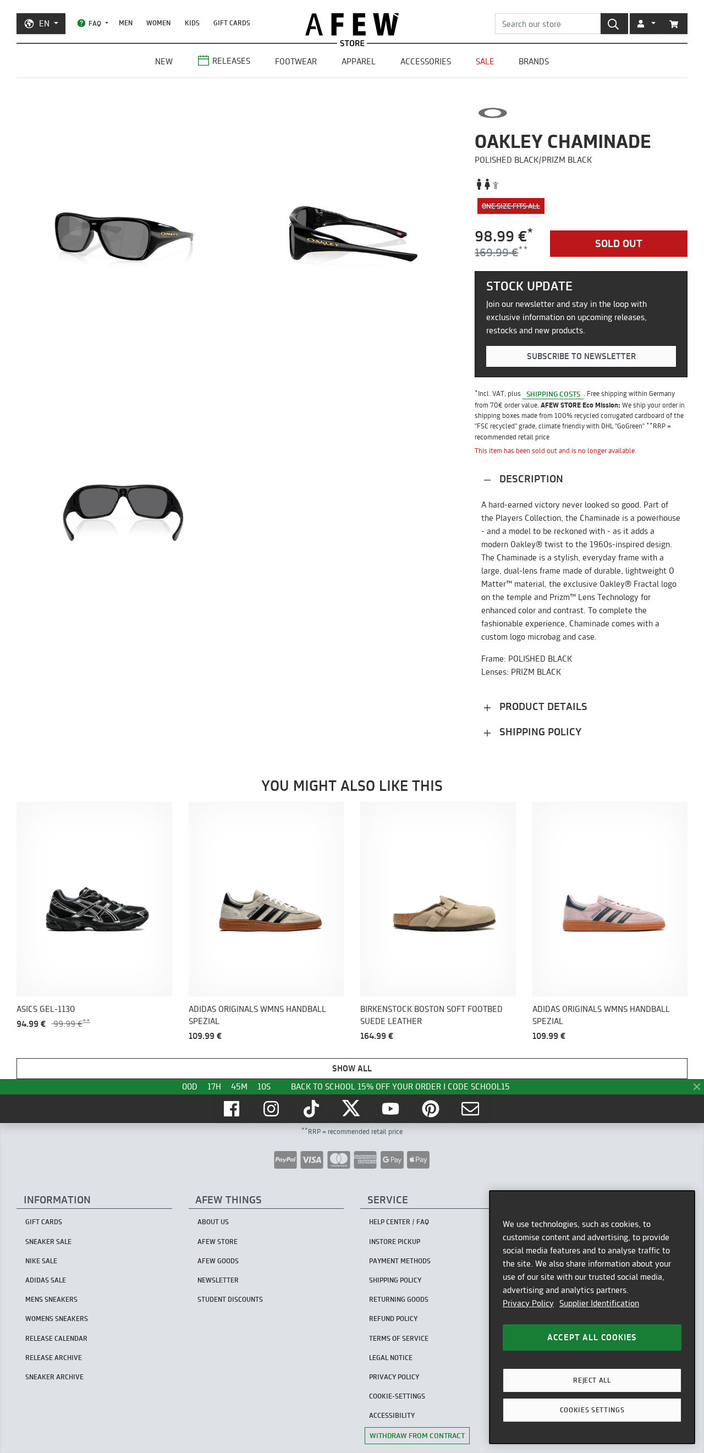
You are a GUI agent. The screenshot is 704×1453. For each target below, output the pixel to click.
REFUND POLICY (393, 1318)
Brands (534, 61)
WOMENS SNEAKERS (56, 1318)
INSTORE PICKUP (394, 1241)
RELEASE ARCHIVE (53, 1357)
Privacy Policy (528, 1303)
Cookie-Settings (397, 1396)
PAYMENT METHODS (400, 1261)
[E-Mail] (471, 1108)
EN (44, 23)
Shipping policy (539, 731)
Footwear (296, 61)
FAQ (95, 23)
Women (158, 23)
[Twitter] (352, 1108)
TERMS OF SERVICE (398, 1338)
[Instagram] (272, 1108)
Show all (352, 1068)
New (164, 61)
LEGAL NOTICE (391, 1357)
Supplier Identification (599, 1303)
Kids (192, 23)
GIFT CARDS (231, 23)
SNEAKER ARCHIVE (54, 1377)
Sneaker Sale (48, 1241)
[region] (592, 1317)
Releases (231, 61)
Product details (542, 706)
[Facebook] (233, 1108)
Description (530, 478)
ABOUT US (213, 1222)
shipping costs (553, 393)
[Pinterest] (432, 1108)
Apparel (359, 61)
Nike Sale (41, 1261)
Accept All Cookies (592, 1337)
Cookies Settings (592, 1410)
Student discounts (230, 1299)
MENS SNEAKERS (51, 1299)
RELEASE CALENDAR (56, 1338)
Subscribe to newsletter (581, 356)
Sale (485, 61)
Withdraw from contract (417, 1435)
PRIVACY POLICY (394, 1377)
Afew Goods (218, 1261)
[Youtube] (392, 1108)
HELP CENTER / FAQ (399, 1222)
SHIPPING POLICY (395, 1280)
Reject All (592, 1380)
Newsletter (218, 1280)
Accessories (425, 61)
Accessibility (392, 1415)
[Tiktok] (312, 1108)
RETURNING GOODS (398, 1299)
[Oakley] (492, 112)
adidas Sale (45, 1280)
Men (126, 23)
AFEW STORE (352, 24)
